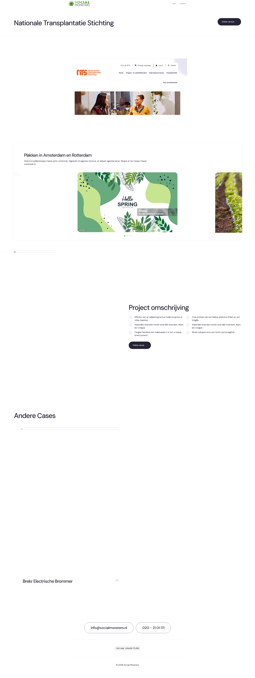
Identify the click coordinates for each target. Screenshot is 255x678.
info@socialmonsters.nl (109, 627)
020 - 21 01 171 (153, 627)
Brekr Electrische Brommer (48, 581)
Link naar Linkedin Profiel (127, 648)
